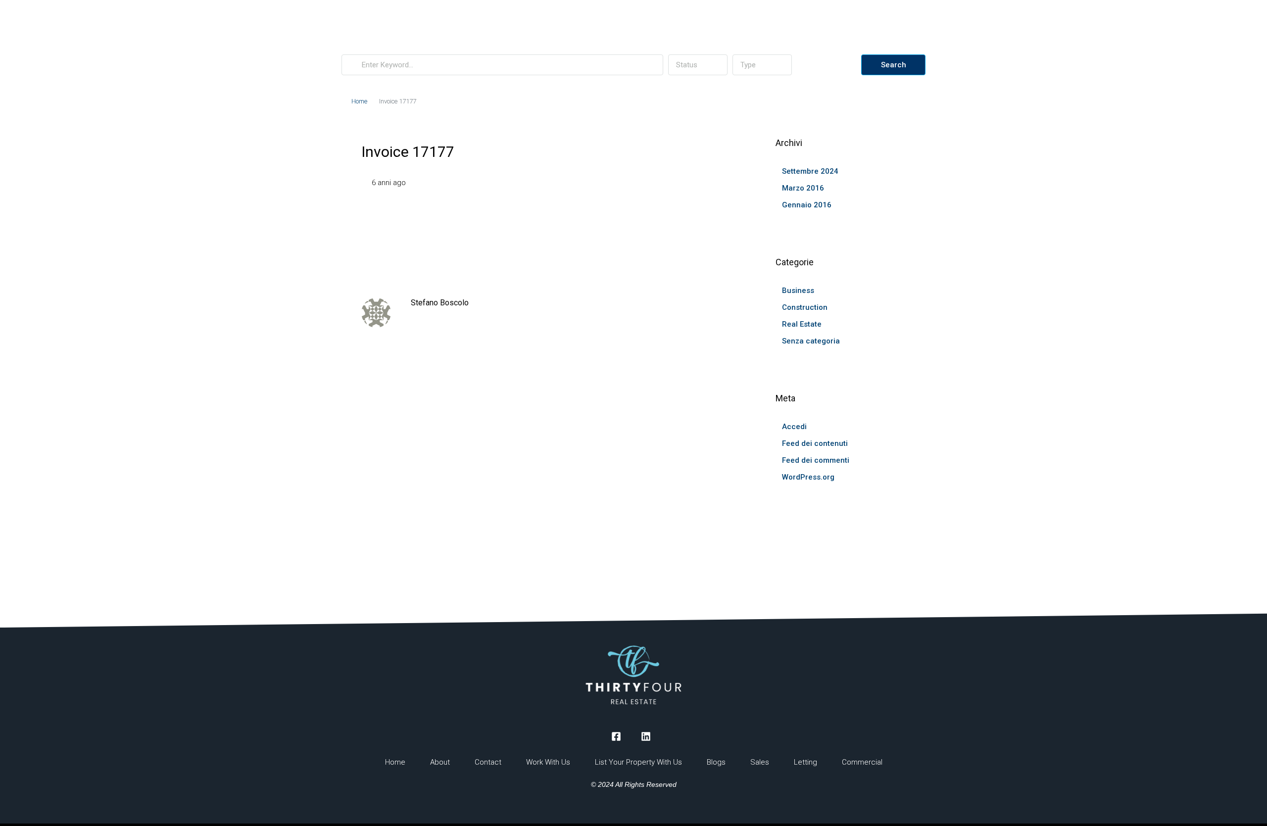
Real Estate (802, 324)
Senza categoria (811, 341)
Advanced (830, 64)
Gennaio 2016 (806, 204)
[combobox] (698, 64)
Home (359, 101)
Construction (805, 307)
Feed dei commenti (815, 460)
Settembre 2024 (810, 171)
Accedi (794, 426)
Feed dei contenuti (815, 443)
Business (798, 290)
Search (893, 64)
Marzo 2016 (803, 188)
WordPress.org (808, 477)
